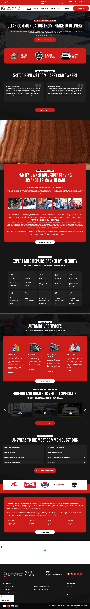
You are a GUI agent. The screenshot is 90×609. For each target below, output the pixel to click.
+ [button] (2, 542)
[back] (5, 409)
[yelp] (78, 574)
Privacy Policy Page (5, 600)
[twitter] (72, 574)
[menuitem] (30, 8)
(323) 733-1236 (28, 572)
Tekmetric (85, 605)
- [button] (2, 544)
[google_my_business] (81, 574)
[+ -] (45, 552)
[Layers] (88, 542)
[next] (85, 409)
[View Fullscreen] (2, 547)
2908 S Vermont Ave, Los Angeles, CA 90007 (17, 2)
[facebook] (68, 574)
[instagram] (75, 574)
